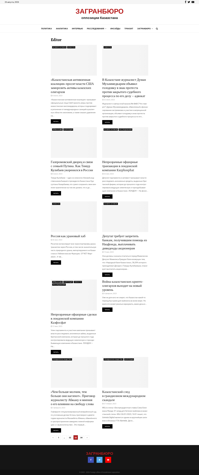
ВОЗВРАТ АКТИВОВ (59, 47)
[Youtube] (108, 460)
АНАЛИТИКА (62, 28)
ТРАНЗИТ (128, 28)
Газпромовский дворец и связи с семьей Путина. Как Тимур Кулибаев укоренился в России (72, 166)
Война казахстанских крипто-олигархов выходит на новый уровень (122, 285)
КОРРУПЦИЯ (68, 129)
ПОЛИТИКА (46, 28)
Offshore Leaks (57, 129)
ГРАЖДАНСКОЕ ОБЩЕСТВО (62, 359)
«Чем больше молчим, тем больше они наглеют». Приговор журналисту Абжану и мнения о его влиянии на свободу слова (73, 398)
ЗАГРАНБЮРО (100, 11)
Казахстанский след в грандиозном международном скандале (123, 396)
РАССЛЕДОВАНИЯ (95, 28)
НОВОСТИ (71, 47)
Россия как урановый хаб (68, 236)
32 (70, 438)
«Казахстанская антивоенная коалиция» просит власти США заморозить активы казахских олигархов (72, 86)
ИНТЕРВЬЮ (77, 28)
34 (81, 438)
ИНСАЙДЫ (115, 28)
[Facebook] (91, 460)
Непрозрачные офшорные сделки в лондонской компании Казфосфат (74, 318)
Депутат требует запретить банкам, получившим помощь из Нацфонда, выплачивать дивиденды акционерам (124, 242)
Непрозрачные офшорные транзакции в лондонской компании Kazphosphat (120, 166)
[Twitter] (99, 460)
